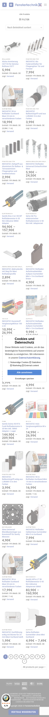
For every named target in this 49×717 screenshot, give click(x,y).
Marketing (17, 365)
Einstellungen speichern (24, 379)
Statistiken (36, 362)
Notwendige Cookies (19, 362)
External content (31, 365)
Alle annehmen (24, 372)
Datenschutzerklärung (29, 358)
